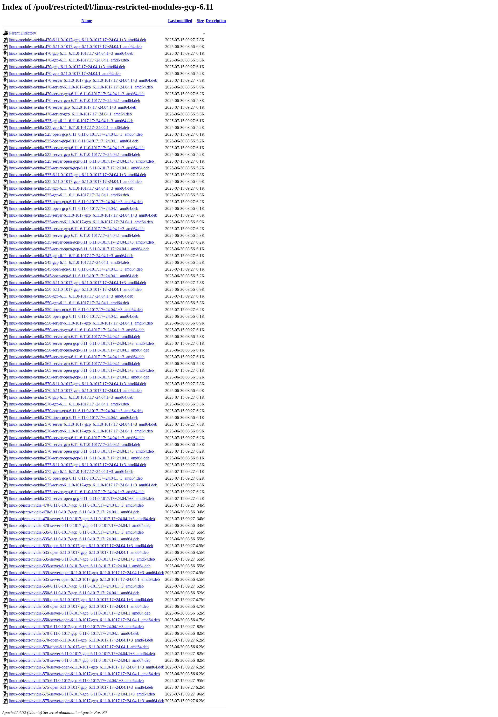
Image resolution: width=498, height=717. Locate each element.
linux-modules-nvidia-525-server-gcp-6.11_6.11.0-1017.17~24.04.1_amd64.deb (74, 154)
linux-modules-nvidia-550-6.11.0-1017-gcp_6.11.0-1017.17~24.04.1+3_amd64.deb (77, 282)
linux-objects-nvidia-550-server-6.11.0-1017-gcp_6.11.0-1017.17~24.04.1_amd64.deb (79, 613)
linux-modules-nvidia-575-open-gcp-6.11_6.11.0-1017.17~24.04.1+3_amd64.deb (76, 478)
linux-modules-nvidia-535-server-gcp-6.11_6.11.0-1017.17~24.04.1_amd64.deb (74, 235)
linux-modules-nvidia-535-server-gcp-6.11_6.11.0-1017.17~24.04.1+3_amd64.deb (76, 228)
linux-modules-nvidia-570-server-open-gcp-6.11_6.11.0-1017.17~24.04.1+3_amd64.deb (81, 451)
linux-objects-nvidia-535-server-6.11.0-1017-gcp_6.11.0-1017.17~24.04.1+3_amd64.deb (82, 559)
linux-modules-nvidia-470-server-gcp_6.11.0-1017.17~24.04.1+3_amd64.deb (72, 107)
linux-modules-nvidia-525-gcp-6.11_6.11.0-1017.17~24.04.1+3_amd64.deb (71, 121)
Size (200, 20)
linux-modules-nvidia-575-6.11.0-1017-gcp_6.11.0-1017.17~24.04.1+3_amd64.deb (77, 465)
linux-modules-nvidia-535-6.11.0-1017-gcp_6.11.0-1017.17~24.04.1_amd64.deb (75, 181)
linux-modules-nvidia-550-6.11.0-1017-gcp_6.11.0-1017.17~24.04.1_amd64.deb (75, 289)
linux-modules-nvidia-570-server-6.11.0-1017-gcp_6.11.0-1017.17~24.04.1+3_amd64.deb (83, 424)
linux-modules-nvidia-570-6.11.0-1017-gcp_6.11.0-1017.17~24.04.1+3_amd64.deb (77, 384)
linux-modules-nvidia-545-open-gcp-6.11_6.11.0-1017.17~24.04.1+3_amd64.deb (76, 269)
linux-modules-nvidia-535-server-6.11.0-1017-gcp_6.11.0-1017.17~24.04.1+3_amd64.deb (83, 215)
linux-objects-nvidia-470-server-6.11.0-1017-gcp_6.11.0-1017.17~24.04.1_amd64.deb (79, 525)
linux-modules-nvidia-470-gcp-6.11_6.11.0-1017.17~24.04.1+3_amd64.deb (71, 53)
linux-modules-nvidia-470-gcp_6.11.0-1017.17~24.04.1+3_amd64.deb (67, 67)
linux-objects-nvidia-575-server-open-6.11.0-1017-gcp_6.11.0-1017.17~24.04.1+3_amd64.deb (86, 701)
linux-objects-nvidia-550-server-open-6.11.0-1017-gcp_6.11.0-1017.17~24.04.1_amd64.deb (84, 620)
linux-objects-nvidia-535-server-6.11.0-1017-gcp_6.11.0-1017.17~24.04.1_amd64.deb (79, 566)
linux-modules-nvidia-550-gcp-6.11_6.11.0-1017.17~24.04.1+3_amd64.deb (71, 296)
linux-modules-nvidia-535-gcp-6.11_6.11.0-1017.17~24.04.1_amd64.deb (69, 195)
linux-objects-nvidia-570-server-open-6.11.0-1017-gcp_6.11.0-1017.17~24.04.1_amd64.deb (84, 674)
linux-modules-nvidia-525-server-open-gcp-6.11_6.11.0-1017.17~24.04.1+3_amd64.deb (81, 161)
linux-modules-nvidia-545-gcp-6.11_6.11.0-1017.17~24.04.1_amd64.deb (69, 262)
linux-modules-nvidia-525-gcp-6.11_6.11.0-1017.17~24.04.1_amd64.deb (69, 127)
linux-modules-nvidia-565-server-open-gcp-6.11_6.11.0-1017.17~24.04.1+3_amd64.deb (81, 370)
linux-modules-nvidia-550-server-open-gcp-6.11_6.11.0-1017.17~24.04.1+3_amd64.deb (81, 343)
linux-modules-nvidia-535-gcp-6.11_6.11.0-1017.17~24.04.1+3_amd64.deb (71, 188)
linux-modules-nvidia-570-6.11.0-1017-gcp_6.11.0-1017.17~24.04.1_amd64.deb (75, 390)
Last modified (180, 20)
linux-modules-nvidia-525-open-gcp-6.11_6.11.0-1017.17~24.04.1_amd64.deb (73, 141)
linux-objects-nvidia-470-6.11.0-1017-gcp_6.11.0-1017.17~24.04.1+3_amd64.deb (76, 505)
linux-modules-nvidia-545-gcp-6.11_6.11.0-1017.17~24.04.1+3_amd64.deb (71, 255)
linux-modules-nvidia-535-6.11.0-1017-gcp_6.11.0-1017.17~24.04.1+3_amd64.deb (77, 175)
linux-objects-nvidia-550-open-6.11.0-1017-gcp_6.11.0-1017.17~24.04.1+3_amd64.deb (81, 599)
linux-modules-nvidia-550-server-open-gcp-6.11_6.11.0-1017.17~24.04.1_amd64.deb (79, 350)
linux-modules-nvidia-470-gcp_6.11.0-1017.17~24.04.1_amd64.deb (65, 73)
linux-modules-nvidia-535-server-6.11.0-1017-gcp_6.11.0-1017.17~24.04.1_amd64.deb (81, 222)
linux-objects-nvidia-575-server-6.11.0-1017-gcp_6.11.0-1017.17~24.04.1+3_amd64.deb (82, 694)
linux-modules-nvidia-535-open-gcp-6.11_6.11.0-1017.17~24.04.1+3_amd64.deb (76, 201)
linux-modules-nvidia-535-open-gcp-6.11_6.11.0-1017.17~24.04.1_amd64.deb (73, 208)
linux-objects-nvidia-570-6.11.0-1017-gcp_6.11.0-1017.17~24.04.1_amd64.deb (74, 633)
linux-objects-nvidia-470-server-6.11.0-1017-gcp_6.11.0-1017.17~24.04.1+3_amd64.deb (82, 518)
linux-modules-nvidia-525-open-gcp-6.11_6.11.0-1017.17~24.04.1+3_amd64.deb (76, 134)
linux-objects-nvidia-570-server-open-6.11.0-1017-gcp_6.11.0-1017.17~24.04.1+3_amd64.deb (86, 667)
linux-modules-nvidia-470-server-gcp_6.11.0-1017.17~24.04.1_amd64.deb (70, 114)
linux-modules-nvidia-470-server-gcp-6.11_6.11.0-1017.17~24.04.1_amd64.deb (74, 100)
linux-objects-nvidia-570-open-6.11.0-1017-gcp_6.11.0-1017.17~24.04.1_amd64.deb (79, 647)
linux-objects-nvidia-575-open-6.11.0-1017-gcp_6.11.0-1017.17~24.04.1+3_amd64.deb (81, 687)
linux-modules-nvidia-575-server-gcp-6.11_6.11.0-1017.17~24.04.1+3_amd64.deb (76, 492)
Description (216, 20)
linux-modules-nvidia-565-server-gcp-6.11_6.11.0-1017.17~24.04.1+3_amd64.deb (76, 357)
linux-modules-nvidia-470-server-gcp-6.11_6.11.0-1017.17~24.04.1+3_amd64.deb (76, 94)
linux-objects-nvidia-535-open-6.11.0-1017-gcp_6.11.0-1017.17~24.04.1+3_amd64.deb (81, 545)
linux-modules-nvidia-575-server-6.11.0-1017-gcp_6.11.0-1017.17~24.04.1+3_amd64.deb (83, 485)
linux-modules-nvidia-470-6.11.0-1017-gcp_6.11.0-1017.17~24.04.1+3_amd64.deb (77, 40)
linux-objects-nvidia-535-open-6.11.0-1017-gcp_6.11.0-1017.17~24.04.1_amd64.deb (79, 552)
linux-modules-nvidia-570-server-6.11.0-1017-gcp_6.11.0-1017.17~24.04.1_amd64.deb (81, 431)
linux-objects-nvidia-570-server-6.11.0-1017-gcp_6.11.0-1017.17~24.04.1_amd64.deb (79, 660)
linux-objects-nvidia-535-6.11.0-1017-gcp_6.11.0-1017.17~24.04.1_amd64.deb (74, 539)
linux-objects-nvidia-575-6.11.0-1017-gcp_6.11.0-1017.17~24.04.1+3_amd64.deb (76, 680)
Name (86, 20)
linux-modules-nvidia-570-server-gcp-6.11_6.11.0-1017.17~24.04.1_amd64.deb (74, 444)
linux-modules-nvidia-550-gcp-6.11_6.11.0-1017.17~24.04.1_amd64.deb (69, 303)
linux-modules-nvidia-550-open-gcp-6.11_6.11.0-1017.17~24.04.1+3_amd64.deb (76, 309)
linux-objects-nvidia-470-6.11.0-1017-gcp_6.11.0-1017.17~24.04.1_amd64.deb (74, 512)
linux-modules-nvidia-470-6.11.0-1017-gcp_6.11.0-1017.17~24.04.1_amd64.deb (75, 46)
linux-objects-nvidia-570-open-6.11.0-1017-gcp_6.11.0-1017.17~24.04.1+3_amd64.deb (81, 640)
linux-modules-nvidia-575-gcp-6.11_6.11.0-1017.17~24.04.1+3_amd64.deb (71, 471)
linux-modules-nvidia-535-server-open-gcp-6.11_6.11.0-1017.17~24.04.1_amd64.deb (79, 249)
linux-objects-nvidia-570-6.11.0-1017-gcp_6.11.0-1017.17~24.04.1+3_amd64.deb (76, 626)
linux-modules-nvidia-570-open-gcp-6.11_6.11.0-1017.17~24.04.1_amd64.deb (73, 417)
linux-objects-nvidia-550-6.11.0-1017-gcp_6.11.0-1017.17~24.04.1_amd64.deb (74, 593)
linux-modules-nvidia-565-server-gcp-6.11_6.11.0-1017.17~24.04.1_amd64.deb (74, 363)
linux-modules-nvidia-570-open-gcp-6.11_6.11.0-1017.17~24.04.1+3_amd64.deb (76, 411)
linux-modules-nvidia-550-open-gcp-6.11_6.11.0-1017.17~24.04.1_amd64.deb (73, 316)
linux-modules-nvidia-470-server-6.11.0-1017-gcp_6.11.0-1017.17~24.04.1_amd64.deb (81, 87)
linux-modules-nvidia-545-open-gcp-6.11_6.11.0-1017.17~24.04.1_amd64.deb (73, 276)
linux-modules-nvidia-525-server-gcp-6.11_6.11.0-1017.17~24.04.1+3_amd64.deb (76, 148)
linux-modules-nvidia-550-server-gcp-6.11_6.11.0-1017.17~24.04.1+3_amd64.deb (76, 330)
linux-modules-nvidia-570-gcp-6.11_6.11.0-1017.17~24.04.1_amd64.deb (69, 404)
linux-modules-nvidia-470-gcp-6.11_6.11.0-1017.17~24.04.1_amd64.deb (69, 60)
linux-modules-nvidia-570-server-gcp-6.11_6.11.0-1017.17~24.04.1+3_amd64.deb (76, 438)
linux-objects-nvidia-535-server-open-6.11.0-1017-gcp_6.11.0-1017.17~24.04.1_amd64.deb (84, 579)
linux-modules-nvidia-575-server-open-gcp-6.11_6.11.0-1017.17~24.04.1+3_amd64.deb (81, 498)
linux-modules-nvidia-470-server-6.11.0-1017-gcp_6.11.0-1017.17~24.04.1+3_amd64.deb (83, 80)
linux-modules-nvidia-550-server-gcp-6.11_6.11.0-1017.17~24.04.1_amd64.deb (74, 336)
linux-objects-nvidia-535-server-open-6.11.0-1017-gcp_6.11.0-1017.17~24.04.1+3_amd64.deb (86, 572)
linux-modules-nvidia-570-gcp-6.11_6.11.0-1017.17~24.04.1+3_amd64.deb (71, 397)
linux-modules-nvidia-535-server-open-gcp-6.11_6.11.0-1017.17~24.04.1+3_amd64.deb (81, 242)
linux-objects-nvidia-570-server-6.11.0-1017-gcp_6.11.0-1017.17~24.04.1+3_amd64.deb (82, 653)
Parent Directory (22, 33)
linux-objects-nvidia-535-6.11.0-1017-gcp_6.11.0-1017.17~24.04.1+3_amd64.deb (76, 532)
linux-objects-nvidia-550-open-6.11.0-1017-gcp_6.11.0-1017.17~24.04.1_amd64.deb (79, 606)
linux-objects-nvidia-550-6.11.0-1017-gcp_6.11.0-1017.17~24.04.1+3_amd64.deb (76, 586)
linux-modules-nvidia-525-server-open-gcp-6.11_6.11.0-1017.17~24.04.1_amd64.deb (79, 168)
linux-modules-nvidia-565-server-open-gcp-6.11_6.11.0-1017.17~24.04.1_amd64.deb (79, 377)
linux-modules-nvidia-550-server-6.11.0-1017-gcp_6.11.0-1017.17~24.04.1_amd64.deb (81, 323)
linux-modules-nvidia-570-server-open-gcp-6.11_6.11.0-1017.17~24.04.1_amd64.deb (79, 458)
